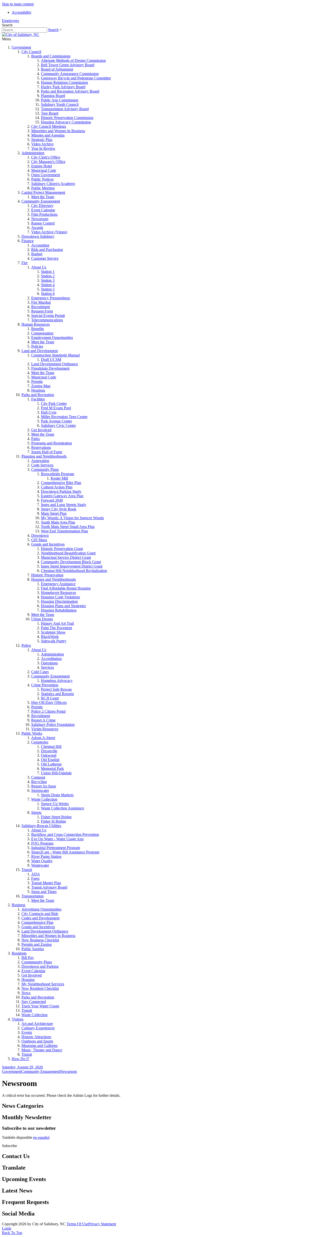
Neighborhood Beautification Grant (68, 553)
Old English (50, 760)
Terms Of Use (77, 1224)
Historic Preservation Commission (67, 118)
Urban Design (42, 619)
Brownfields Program (57, 474)
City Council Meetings (48, 126)
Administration (32, 153)
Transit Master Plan (46, 883)
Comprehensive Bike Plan (61, 483)
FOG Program (42, 843)
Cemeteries (39, 742)
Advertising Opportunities (41, 909)
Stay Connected (33, 1002)
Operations (49, 663)
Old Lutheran (51, 764)
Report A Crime (43, 720)
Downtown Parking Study (61, 491)
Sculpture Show (53, 632)
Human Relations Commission (64, 82)
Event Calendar (43, 210)
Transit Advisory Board (49, 887)
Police (26, 645)
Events (26, 1032)
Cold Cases (40, 672)
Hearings (38, 390)
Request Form (42, 311)
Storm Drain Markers (57, 795)
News (25, 993)
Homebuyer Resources (58, 593)
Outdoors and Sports (37, 1041)
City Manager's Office (48, 162)
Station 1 (48, 271)
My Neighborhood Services (42, 984)
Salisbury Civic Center (58, 425)
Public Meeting (43, 188)
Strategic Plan (41, 140)
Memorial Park (52, 768)
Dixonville (49, 751)
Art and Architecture (37, 1024)
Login (6, 1228)
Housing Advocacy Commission (66, 122)
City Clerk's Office (45, 157)
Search (53, 30)
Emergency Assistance (58, 584)
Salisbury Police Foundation (53, 724)
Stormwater (40, 790)
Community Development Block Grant (71, 562)
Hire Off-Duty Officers (49, 702)
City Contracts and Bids (39, 914)
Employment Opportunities (52, 337)
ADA (35, 874)
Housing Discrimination (59, 601)
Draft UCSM (51, 359)
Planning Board (53, 96)
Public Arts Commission (59, 100)
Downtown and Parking (39, 966)
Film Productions (44, 214)
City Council (31, 52)
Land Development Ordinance (54, 364)
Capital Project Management (43, 192)
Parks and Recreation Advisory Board (70, 91)
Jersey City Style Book (58, 509)
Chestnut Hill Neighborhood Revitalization (74, 571)
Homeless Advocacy (57, 680)
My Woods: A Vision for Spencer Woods (72, 518)
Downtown (40, 535)
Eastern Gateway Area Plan (62, 496)
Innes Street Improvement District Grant (71, 566)
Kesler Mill (59, 478)
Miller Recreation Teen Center (64, 417)
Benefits (37, 329)
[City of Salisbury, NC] (20, 34)
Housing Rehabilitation (59, 610)
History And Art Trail (57, 623)
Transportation (32, 896)
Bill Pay (27, 958)
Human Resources (35, 324)
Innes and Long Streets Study (63, 505)
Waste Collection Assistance (62, 808)
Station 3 (48, 280)
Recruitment (40, 307)
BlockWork (50, 637)
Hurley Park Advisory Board (63, 87)
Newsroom (39, 219)
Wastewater (40, 865)
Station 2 (48, 276)
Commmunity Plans (36, 962)
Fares (35, 878)
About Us (38, 267)
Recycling (39, 782)
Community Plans (45, 469)
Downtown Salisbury (37, 236)
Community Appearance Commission (70, 74)
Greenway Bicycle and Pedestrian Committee (76, 78)
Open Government (45, 175)
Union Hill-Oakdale (56, 773)
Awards (37, 228)
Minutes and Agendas (48, 135)
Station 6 (48, 293)
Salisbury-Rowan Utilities (41, 826)
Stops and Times (44, 892)
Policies (37, 346)
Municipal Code (43, 170)
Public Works (31, 733)
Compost (38, 777)
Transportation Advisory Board (65, 109)
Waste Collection (44, 799)
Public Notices (42, 179)
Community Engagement (40, 201)
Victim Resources (44, 729)
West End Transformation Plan (64, 531)
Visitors (17, 1019)
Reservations (41, 447)
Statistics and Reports (57, 694)
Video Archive (42, 144)
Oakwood (48, 755)
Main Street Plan (54, 513)
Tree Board (49, 113)
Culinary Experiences (38, 1028)
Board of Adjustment (57, 69)
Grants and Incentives (48, 544)
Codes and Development (40, 918)
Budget (36, 254)
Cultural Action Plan (56, 487)
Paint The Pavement (56, 628)
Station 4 (48, 285)
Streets (36, 812)
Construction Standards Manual (55, 355)
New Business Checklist (40, 940)
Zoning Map (40, 386)
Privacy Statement (102, 1224)
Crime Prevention (44, 685)
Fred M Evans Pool (56, 408)
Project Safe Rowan (56, 689)
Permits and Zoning (36, 944)
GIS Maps (39, 540)
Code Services (42, 465)
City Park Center (54, 403)
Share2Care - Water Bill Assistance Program (65, 852)
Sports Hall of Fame (46, 452)
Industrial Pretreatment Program (55, 848)
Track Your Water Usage (40, 1006)
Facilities (38, 399)
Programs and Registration (51, 443)
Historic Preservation (47, 575)
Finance (27, 241)
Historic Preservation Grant (62, 549)
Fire (24, 263)
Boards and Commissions (50, 56)
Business (18, 905)
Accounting (40, 245)
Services (47, 667)
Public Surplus (32, 949)
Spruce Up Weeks (55, 804)
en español (41, 1137)
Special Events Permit (48, 315)
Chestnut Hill (51, 746)
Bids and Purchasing (47, 249)
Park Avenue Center (56, 421)
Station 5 (48, 289)
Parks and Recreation (37, 395)
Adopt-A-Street (43, 738)
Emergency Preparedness (50, 298)
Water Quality (42, 861)
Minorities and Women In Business (58, 131)
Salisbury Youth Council (59, 104)
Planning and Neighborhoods (44, 456)
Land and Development (39, 351)
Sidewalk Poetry (53, 641)
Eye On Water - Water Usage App (57, 839)
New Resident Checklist (40, 988)
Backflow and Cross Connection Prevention (65, 834)
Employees (10, 21)
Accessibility (21, 12)
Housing (28, 980)
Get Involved (41, 430)
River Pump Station (46, 856)
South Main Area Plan (58, 522)
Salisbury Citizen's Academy (53, 184)
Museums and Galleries (39, 1045)
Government (21, 47)
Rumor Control (43, 223)
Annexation (40, 461)
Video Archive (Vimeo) (49, 232)
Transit (26, 870)
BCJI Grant (50, 698)
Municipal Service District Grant (66, 557)
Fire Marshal (41, 302)
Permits (37, 381)
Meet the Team (42, 197)
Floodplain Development (50, 368)
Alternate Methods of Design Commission (73, 60)
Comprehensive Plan (37, 922)
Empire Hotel (41, 166)
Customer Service (44, 258)
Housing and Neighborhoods (53, 579)
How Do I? (20, 1059)
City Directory (42, 206)
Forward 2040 (52, 500)
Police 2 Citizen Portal (48, 711)
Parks (35, 439)
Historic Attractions (36, 1037)
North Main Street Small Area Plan (68, 527)
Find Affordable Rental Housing (66, 588)
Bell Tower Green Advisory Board (67, 65)
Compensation (42, 333)
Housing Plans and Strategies (63, 606)
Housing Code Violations (60, 597)
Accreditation (51, 658)
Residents (19, 953)
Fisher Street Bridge (56, 817)
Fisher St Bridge (53, 821)
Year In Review (43, 148)
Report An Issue (43, 786)
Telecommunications (47, 320)
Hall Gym (48, 412)
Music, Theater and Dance (41, 1050)
